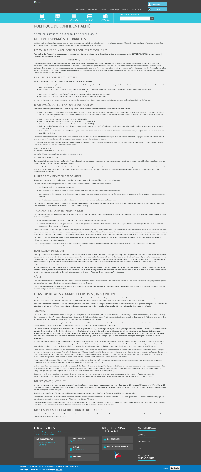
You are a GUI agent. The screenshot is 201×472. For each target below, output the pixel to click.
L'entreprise (80, 9)
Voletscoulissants (74, 20)
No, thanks (175, 468)
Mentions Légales (147, 428)
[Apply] (152, 18)
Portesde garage (90, 20)
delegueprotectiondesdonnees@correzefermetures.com (61, 154)
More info (59, 470)
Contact (125, 9)
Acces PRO (157, 4)
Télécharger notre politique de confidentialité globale (65, 34)
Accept (166, 468)
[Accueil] (49, 2)
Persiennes (42, 19)
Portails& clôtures (105, 20)
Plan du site (144, 441)
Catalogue (136, 9)
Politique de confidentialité (146, 456)
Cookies (142, 434)
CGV (139, 448)
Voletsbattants (58, 20)
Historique (115, 9)
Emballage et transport (97, 9)
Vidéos (157, 9)
